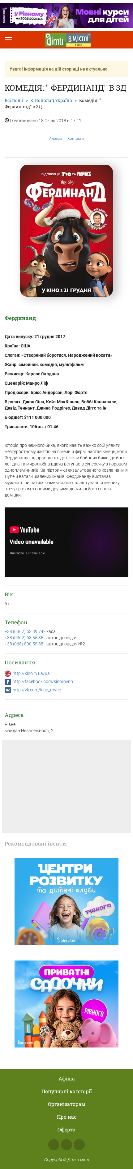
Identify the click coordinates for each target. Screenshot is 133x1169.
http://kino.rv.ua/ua (31, 673)
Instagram (66, 1144)
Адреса (55, 138)
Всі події (14, 100)
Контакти (75, 138)
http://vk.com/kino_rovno (37, 689)
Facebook (53, 1144)
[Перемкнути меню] (8, 39)
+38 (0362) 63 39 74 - (25, 631)
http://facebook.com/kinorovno (43, 681)
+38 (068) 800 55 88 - (25, 643)
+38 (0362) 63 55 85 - (25, 637)
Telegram (79, 1144)
